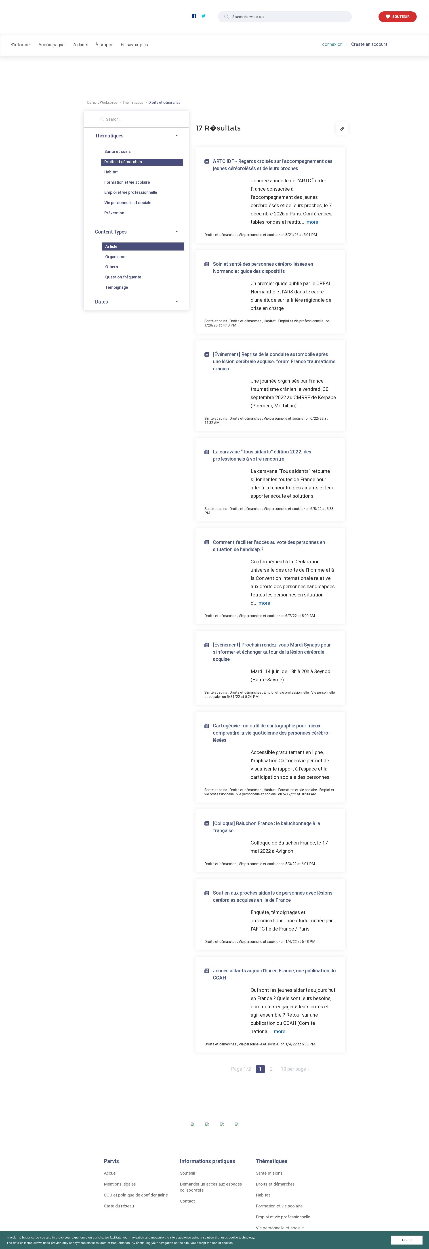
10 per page (294, 1069)
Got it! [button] (407, 1240)
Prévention (114, 212)
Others (111, 266)
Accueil (110, 1173)
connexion (332, 44)
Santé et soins (117, 151)
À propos (104, 44)
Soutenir (188, 1173)
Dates (101, 302)
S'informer (21, 44)
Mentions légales (120, 1184)
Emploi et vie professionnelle (130, 192)
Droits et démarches (164, 102)
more (312, 222)
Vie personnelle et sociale (127, 202)
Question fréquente (123, 277)
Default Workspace (102, 102)
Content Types (111, 232)
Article (111, 246)
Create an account (369, 44)
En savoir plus (134, 44)
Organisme (115, 256)
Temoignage (116, 287)
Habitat (111, 172)
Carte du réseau (119, 1206)
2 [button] (271, 1069)
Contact (187, 1201)
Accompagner (52, 44)
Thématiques (133, 102)
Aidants (80, 44)
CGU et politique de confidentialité (136, 1195)
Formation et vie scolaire (127, 182)
